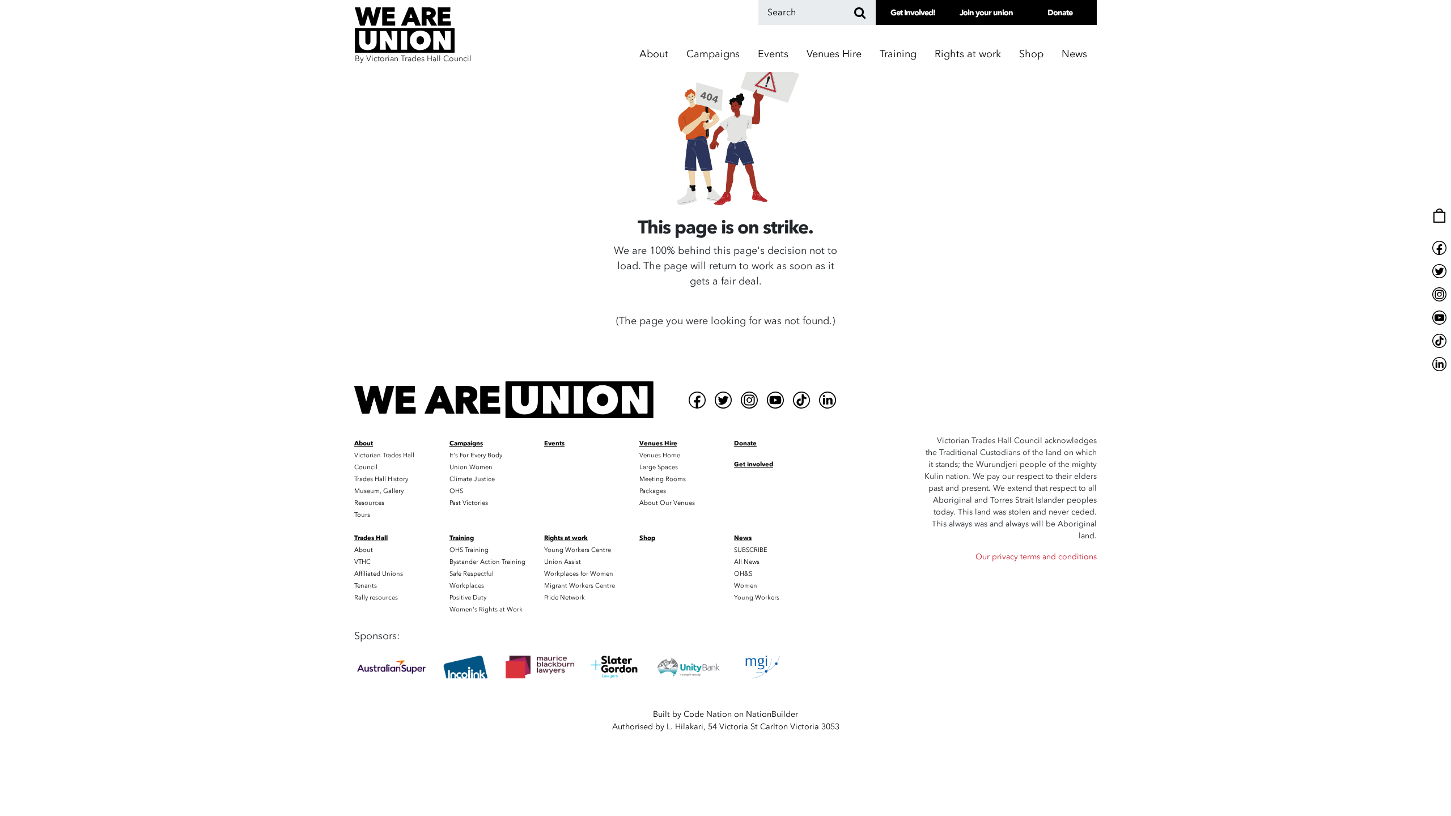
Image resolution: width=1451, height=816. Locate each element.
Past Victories (468, 503)
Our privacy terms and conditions (1036, 556)
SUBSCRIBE (750, 550)
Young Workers (756, 597)
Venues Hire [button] (834, 54)
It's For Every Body (475, 455)
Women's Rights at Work (486, 609)
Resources (369, 503)
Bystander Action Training (487, 562)
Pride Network (564, 597)
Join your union (986, 12)
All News (747, 562)
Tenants (365, 585)
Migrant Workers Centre (579, 585)
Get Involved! (912, 12)
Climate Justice (472, 479)
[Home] (504, 399)
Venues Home (659, 455)
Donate (1059, 12)
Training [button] (898, 54)
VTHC (362, 562)
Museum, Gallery (379, 491)
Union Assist (562, 562)
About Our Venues (667, 503)
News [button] (1074, 54)
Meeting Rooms (662, 479)
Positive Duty (467, 597)
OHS (456, 491)
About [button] (653, 54)
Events (773, 54)
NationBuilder (772, 714)
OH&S (743, 574)
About (363, 550)
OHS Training (469, 550)
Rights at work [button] (968, 54)
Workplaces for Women (578, 574)
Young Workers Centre (577, 550)
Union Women (471, 467)
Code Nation (708, 714)
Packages (652, 491)
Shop (1031, 54)
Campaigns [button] (713, 54)
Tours (362, 515)
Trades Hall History (381, 479)
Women (745, 585)
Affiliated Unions (378, 574)
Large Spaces (658, 467)
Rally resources (376, 597)
